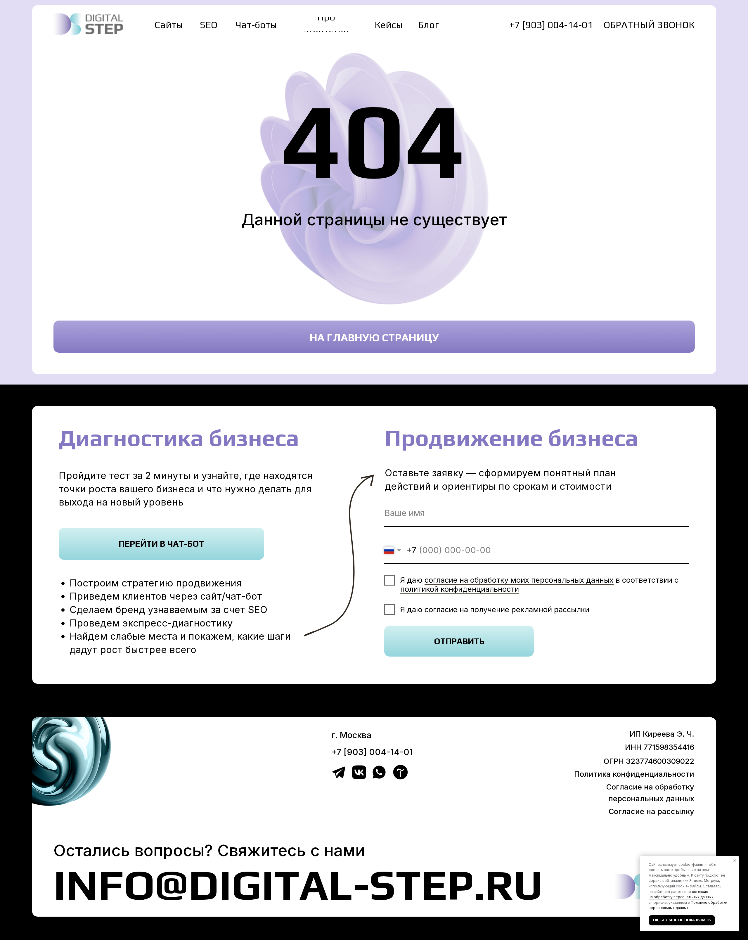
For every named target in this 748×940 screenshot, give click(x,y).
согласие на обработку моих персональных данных (519, 579)
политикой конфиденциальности (459, 588)
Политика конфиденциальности (634, 773)
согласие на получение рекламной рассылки (507, 609)
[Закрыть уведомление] (735, 860)
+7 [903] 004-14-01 (551, 24)
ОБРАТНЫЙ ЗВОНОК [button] (649, 24)
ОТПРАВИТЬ (459, 641)
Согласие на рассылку (651, 811)
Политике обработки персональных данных (688, 905)
